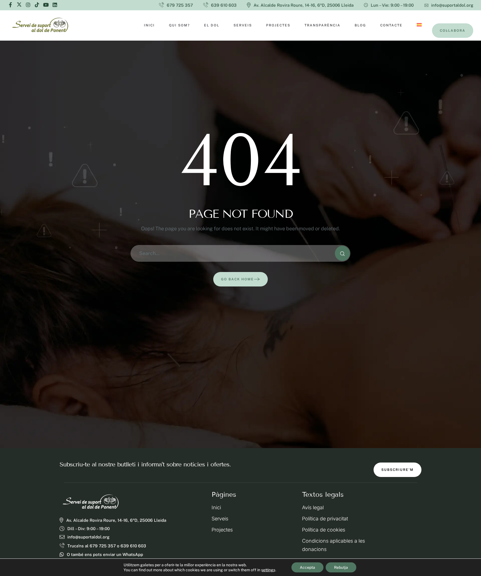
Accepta (307, 567)
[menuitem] (419, 25)
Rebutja (341, 567)
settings (268, 570)
